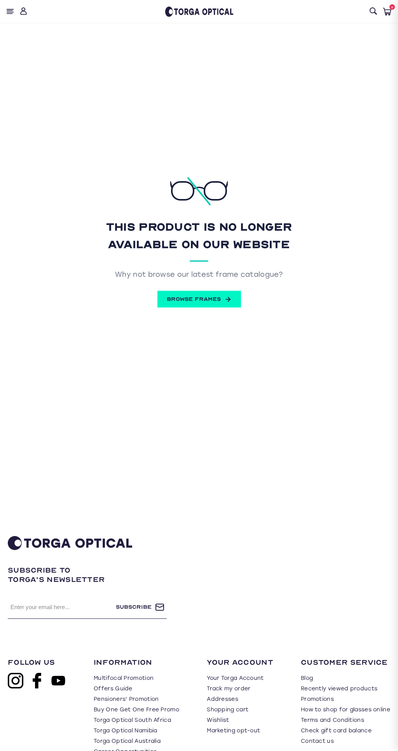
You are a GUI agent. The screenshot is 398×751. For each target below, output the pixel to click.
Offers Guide (113, 688)
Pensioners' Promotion (126, 699)
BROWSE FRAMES (194, 299)
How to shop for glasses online (345, 709)
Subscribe (134, 607)
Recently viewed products (339, 688)
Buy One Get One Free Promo (136, 709)
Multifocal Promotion (124, 678)
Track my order (228, 688)
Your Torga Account (235, 678)
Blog (307, 678)
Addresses (222, 699)
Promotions (317, 699)
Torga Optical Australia (127, 741)
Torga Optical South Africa (132, 720)
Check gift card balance (336, 730)
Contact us (317, 741)
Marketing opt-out (233, 730)
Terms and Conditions (332, 720)
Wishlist (218, 720)
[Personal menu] (24, 11)
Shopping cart (227, 709)
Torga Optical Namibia (125, 730)
